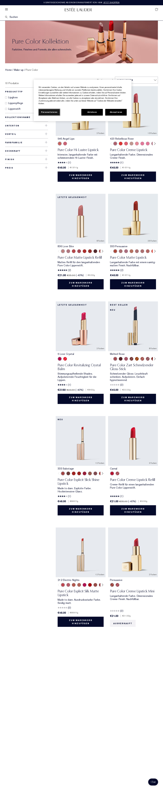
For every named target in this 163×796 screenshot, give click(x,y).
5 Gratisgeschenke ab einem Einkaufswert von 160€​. (82, 2)
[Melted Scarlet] (121, 359)
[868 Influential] (121, 251)
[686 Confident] (142, 143)
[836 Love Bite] (63, 251)
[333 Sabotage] (63, 473)
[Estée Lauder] (78, 9)
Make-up (19, 70)
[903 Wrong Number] (90, 473)
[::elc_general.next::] (154, 143)
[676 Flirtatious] (131, 251)
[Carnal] (112, 473)
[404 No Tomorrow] (68, 473)
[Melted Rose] (115, 359)
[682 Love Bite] (126, 251)
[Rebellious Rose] (117, 473)
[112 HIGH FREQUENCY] (68, 585)
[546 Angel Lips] (60, 143)
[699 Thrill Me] (84, 251)
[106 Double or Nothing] (95, 585)
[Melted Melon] (126, 359)
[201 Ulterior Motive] (74, 585)
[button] (153, 782)
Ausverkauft (122, 623)
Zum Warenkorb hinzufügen (80, 177)
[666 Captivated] (74, 251)
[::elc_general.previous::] (111, 143)
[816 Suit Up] (68, 251)
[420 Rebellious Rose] (65, 143)
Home (8, 70)
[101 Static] (79, 585)
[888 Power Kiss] (79, 251)
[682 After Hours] (95, 251)
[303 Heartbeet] (90, 585)
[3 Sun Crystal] (65, 359)
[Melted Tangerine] (137, 359)
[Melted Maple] (131, 359)
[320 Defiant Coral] (126, 143)
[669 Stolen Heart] (148, 251)
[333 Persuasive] (90, 251)
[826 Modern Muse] (131, 143)
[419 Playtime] (79, 473)
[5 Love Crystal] (60, 359)
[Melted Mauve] (148, 359)
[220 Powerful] (148, 143)
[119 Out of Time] (95, 473)
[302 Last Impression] (84, 585)
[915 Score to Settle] (84, 473)
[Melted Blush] (142, 359)
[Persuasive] (112, 585)
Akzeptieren (116, 112)
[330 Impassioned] (121, 143)
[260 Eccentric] (137, 143)
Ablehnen (92, 112)
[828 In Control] (137, 251)
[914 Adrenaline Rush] (74, 473)
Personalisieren (49, 112)
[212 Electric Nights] (63, 585)
